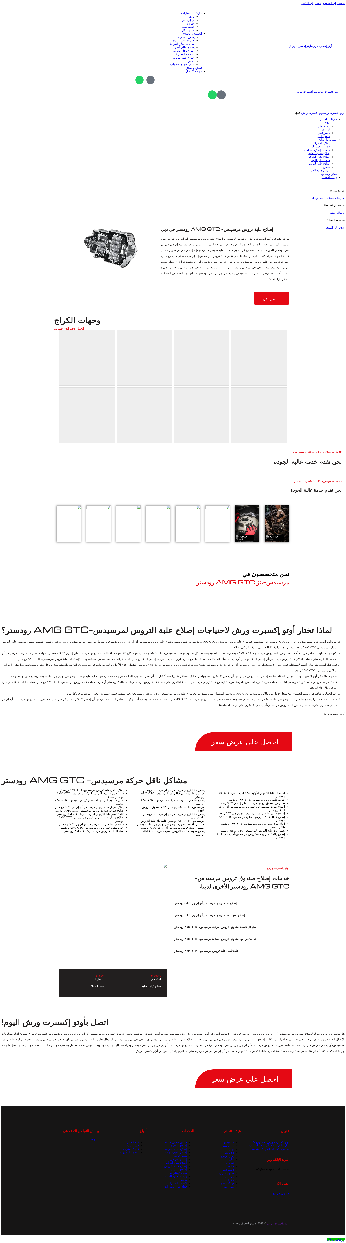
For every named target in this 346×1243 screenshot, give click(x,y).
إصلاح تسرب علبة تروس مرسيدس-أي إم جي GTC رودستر (210, 915)
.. (229, 1223)
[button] (227, 903)
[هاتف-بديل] (150, 80)
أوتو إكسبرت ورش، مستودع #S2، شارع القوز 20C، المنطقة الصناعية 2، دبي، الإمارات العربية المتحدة (268, 1145)
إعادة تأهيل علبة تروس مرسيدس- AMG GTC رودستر (207, 950)
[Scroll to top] (343, 1236)
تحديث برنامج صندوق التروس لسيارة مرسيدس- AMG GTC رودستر (215, 938)
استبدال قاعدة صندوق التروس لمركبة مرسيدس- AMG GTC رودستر (216, 927)
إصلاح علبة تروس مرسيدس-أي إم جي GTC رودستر (206, 903)
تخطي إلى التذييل (311, 3)
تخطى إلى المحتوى (333, 3)
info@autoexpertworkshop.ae (328, 198)
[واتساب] (139, 80)
